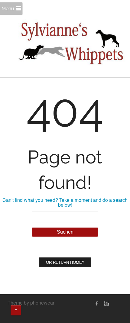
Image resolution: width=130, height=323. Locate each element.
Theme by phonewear (31, 302)
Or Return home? (65, 262)
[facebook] (96, 303)
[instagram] (105, 303)
